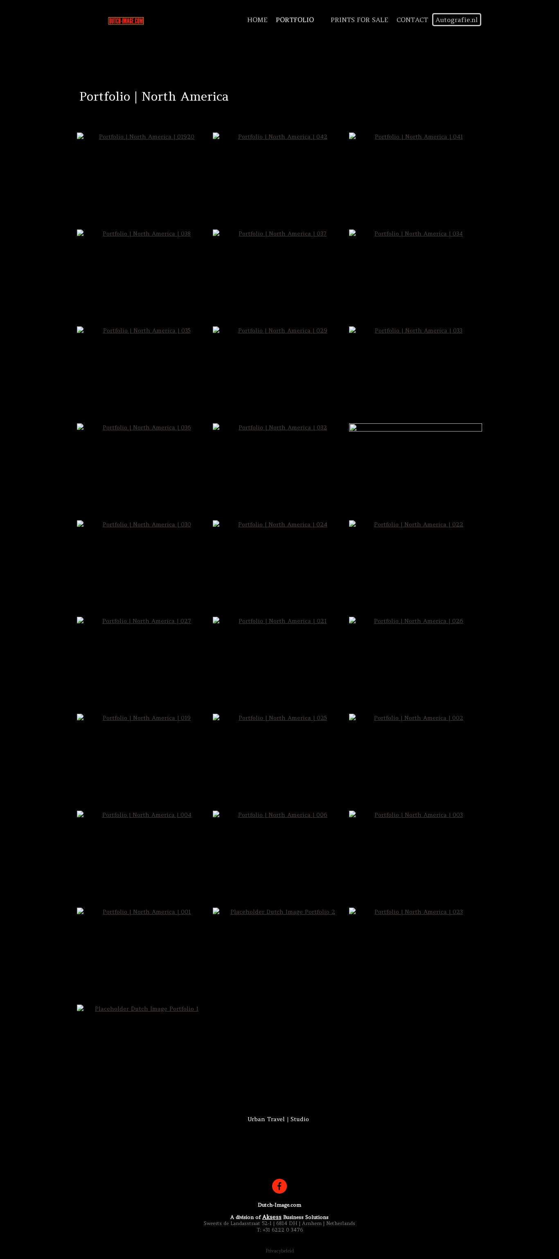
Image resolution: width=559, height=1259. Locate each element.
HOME (257, 20)
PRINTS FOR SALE (359, 20)
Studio (300, 1119)
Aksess (272, 1217)
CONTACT (412, 20)
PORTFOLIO (295, 20)
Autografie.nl (456, 20)
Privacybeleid (280, 1251)
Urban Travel (266, 1119)
